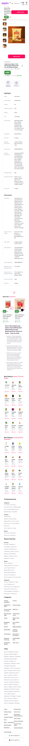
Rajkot (9, 694)
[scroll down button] (5, 49)
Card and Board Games (12, 509)
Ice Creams (6, 504)
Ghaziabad (12, 666)
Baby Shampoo (7, 511)
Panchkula (11, 689)
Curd (5, 584)
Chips (16, 582)
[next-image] (23, 51)
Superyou (13, 575)
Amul (12, 570)
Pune (5, 694)
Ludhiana (11, 682)
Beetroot (14, 547)
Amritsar (6, 654)
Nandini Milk (7, 570)
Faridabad (6, 666)
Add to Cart (20, 12)
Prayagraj (10, 691)
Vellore (5, 703)
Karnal (12, 677)
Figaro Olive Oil (11, 568)
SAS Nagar (13, 696)
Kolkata (6, 680)
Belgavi (15, 654)
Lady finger (6, 551)
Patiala (5, 691)
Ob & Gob (6, 533)
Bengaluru (6, 656)
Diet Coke (6, 526)
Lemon (16, 551)
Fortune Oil (7, 575)
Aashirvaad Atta (8, 565)
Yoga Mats (14, 511)
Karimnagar (7, 677)
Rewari (13, 694)
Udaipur (15, 698)
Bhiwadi (12, 656)
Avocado (6, 544)
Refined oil (15, 591)
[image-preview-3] (4, 35)
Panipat (17, 689)
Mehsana (11, 684)
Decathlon (13, 535)
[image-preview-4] (4, 40)
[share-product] (22, 65)
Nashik (15, 687)
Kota (10, 680)
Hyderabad (11, 673)
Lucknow (6, 682)
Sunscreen (13, 504)
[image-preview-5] (4, 46)
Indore (16, 673)
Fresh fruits (13, 589)
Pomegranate (7, 547)
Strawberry (12, 544)
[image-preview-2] (4, 29)
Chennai (6, 661)
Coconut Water (15, 523)
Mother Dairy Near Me (9, 572)
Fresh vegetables (8, 591)
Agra (5, 652)
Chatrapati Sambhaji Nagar (10, 659)
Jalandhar (10, 675)
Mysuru (6, 687)
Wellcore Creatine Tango (10, 519)
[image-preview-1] (4, 24)
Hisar (14, 670)
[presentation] (4, 49)
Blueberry (6, 556)
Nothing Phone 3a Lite (9, 521)
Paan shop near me (8, 586)
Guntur (12, 668)
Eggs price (16, 586)
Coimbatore (12, 661)
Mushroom (6, 558)
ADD (11, 308)
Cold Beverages (16, 507)
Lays (5, 568)
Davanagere (7, 663)
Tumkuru (10, 698)
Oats (5, 509)
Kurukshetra (15, 680)
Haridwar (10, 670)
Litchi (17, 521)
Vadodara (6, 700)
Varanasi (16, 700)
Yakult (5, 563)
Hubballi (6, 673)
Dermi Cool (7, 535)
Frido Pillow (12, 533)
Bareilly (11, 654)
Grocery (6, 582)
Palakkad (6, 689)
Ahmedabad (10, 652)
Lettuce (12, 558)
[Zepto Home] (5, 3)
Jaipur (5, 675)
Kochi (16, 677)
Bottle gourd (13, 549)
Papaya (11, 556)
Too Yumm (15, 565)
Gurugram (17, 668)
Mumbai (16, 684)
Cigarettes (11, 582)
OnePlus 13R (7, 516)
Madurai (17, 682)
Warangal (17, 703)
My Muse (10, 563)
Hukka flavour (10, 584)
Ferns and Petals (17, 577)
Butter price (7, 593)
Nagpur (10, 687)
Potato (12, 551)
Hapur (5, 670)
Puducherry (16, 691)
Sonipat (18, 696)
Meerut (6, 684)
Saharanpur (7, 696)
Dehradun (13, 663)
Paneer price (14, 593)
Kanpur (15, 675)
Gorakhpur (6, 668)
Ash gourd (6, 549)
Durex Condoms (8, 577)
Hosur (18, 670)
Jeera (15, 556)
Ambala (16, 652)
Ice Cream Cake (8, 507)
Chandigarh (17, 656)
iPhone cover (7, 523)
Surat (5, 698)
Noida (19, 687)
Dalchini (6, 553)
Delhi (18, 663)
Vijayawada (11, 703)
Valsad (11, 700)
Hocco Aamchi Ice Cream (10, 528)
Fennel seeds (12, 553)
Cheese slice (7, 589)
